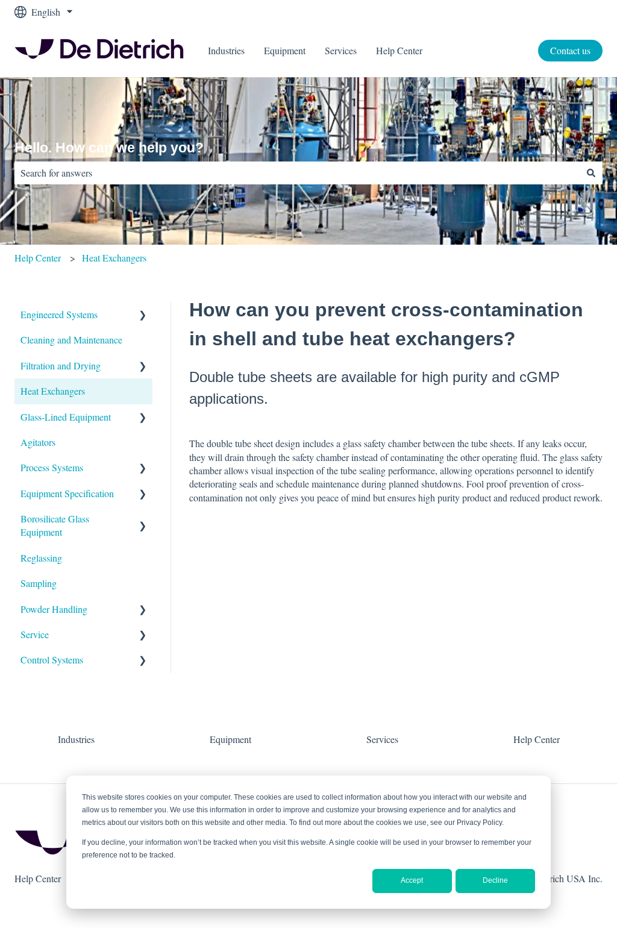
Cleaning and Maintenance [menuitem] (71, 339)
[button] (142, 315)
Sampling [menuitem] (38, 583)
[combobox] (297, 172)
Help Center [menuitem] (536, 739)
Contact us (570, 50)
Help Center (399, 50)
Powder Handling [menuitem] (53, 609)
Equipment (284, 50)
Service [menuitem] (34, 634)
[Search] (591, 172)
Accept (412, 880)
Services (341, 50)
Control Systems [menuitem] (51, 659)
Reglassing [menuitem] (41, 557)
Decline (495, 880)
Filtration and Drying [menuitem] (60, 365)
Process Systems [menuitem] (51, 467)
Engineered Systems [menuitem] (59, 314)
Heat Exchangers (114, 257)
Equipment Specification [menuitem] (67, 493)
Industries (226, 50)
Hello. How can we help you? (109, 147)
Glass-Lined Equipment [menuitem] (65, 416)
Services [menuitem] (382, 739)
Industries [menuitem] (76, 739)
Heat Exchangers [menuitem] (52, 390)
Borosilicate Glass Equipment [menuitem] (54, 525)
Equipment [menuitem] (230, 739)
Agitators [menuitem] (37, 442)
